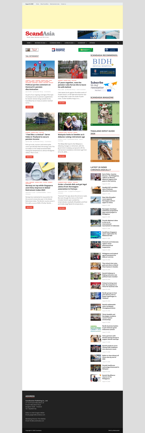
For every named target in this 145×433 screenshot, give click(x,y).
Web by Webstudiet (113, 430)
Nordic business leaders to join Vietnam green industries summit (110, 327)
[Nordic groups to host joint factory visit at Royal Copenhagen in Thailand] (96, 293)
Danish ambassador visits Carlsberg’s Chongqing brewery (109, 306)
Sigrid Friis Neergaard (75, 191)
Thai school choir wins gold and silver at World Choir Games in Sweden (110, 265)
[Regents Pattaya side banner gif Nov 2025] (103, 76)
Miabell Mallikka (42, 192)
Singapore (35, 82)
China (33, 80)
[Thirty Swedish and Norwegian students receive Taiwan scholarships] (96, 314)
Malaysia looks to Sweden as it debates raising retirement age (71, 135)
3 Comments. (47, 91)
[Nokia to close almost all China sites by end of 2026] (96, 356)
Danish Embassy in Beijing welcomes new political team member (110, 275)
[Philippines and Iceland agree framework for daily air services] (96, 254)
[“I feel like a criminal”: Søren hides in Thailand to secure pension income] (40, 122)
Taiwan (40, 82)
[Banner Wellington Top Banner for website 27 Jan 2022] (32, 51)
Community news (62, 132)
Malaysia (41, 81)
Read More (29, 107)
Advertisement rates (54, 4)
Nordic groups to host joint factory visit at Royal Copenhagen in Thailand (109, 295)
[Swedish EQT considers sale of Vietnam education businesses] (96, 188)
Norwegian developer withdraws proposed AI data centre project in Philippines (110, 211)
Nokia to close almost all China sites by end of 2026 (110, 357)
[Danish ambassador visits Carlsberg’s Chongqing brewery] (96, 305)
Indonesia (31, 81)
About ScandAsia (44, 4)
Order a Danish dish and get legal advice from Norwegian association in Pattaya (72, 186)
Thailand (45, 82)
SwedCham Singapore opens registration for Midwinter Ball (109, 234)
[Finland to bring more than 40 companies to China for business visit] (96, 283)
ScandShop (81, 43)
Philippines (28, 82)
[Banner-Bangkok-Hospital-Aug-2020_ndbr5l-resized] (58, 51)
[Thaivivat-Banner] (85, 51)
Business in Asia (40, 43)
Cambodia (28, 80)
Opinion (92, 43)
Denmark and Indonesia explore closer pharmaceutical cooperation (110, 244)
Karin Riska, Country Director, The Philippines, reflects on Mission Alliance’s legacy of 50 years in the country (110, 177)
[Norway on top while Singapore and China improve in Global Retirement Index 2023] (40, 171)
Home (37, 4)
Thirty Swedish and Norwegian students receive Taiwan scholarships (109, 317)
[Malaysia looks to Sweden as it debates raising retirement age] (72, 122)
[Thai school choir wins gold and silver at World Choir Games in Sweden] (96, 263)
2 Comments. (48, 141)
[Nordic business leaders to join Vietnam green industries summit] (96, 326)
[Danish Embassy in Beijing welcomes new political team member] (96, 273)
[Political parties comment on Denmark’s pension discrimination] (40, 70)
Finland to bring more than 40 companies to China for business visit (110, 285)
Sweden (75, 132)
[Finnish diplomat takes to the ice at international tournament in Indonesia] (96, 221)
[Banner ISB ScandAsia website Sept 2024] (98, 38)
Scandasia (38, 430)
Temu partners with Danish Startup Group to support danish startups (110, 337)
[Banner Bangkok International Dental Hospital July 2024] (103, 66)
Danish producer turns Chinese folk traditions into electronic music (110, 347)
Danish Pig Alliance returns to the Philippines (108, 377)
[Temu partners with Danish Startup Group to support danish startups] (96, 336)
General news (44, 80)
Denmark (37, 80)
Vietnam (51, 82)
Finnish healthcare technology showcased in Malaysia (110, 367)
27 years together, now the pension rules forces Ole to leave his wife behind (72, 84)
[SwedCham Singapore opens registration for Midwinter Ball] (96, 232)
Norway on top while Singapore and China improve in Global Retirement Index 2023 (39, 187)
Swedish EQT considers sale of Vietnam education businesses (109, 189)
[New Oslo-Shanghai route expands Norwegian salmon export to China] (96, 197)
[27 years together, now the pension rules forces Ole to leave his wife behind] (72, 70)
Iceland (45, 182)
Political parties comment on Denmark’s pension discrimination (38, 87)
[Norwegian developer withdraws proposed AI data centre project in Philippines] (96, 209)
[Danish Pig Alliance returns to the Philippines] (96, 375)
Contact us (63, 4)
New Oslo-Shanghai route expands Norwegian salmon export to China (108, 199)
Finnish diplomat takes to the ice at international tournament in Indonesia (110, 223)
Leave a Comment (81, 89)
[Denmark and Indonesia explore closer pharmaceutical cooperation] (96, 242)
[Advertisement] (72, 17)
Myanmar (46, 81)
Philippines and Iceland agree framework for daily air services (110, 255)
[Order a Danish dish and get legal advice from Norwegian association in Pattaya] (72, 171)
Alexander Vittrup (38, 91)
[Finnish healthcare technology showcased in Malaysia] (96, 365)
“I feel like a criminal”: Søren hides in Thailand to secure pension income (38, 136)
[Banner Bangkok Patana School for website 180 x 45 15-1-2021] (111, 51)
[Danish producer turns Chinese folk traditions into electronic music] (96, 346)
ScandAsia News (55, 43)
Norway (50, 182)
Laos (36, 81)
